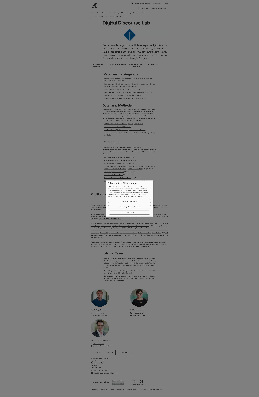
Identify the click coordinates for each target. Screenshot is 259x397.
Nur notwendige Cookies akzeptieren (129, 207)
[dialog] (129, 198)
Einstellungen (129, 212)
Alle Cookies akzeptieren (129, 201)
